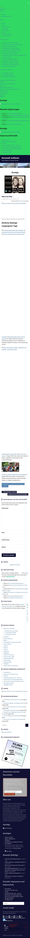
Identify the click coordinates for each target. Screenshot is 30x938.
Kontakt (2, 82)
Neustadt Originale (7, 34)
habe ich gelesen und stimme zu (13, 789)
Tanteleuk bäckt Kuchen (9, 492)
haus (23, 484)
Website (4, 547)
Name (3, 532)
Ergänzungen (5, 508)
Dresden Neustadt (9, 484)
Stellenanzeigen (4, 92)
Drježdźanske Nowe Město (9, 76)
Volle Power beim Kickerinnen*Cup (12, 699)
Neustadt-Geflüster (10, 158)
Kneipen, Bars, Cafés (9, 656)
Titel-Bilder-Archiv (6, 36)
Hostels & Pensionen (9, 654)
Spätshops (6, 651)
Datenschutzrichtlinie (9, 783)
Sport (3, 25)
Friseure (6, 645)
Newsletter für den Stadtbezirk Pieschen (14, 842)
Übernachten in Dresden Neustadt (10, 64)
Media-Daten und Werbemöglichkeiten (11, 147)
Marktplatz (2, 94)
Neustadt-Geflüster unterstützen (8, 80)
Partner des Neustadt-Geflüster (7, 83)
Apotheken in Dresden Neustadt (10, 42)
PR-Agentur (7, 840)
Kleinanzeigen (3, 91)
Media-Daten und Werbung (6, 87)
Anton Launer (12, 199)
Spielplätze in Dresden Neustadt (10, 62)
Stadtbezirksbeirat (6, 16)
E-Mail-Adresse (5, 540)
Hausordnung (5, 139)
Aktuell (1, 11)
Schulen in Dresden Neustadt (9, 59)
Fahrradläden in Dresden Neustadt (10, 48)
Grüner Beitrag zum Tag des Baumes (17, 494)
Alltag (1, 19)
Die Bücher (3, 85)
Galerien (6, 647)
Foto (18, 199)
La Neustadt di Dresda (7, 75)
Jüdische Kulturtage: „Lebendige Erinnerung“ (15, 703)
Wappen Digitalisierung (10, 838)
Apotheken (6, 636)
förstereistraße (17, 484)
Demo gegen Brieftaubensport (14, 113)
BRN (3, 32)
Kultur (3, 23)
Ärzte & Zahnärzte (8, 638)
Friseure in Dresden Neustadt (9, 51)
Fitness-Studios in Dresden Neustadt (11, 50)
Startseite (2, 9)
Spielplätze (6, 653)
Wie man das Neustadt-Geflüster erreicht (10, 89)
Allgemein (2, 96)
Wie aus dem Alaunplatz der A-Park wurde (18, 115)
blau (3, 484)
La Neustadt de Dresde (8, 73)
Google (22, 201)
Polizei (4, 14)
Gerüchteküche (6, 27)
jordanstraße (5, 486)
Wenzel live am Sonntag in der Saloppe (13, 719)
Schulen (6, 649)
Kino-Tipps (5, 28)
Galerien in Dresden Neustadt (9, 53)
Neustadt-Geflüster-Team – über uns (11, 145)
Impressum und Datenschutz (9, 141)
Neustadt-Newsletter (7, 150)
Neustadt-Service (4, 39)
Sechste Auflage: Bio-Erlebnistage (12, 715)
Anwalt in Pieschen (9, 837)
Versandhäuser (8, 843)
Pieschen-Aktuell (17, 848)
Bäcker (5, 640)
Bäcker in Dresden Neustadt (9, 46)
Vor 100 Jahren (6, 30)
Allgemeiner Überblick (9, 628)
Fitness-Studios (7, 644)
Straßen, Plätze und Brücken (9, 66)
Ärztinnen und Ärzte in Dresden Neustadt (12, 44)
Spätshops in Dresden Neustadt (10, 60)
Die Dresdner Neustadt (5, 69)
